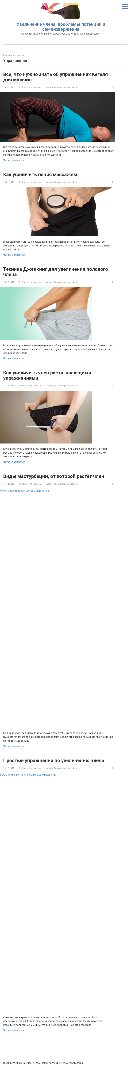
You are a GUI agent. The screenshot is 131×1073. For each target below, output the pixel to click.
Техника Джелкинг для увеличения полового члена (55, 271)
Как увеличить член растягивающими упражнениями (47, 375)
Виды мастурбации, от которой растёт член (53, 476)
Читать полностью (14, 160)
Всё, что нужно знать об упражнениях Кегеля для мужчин (55, 76)
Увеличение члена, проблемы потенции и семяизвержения (60, 27)
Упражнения (35, 87)
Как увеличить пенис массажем (40, 174)
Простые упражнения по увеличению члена (53, 760)
